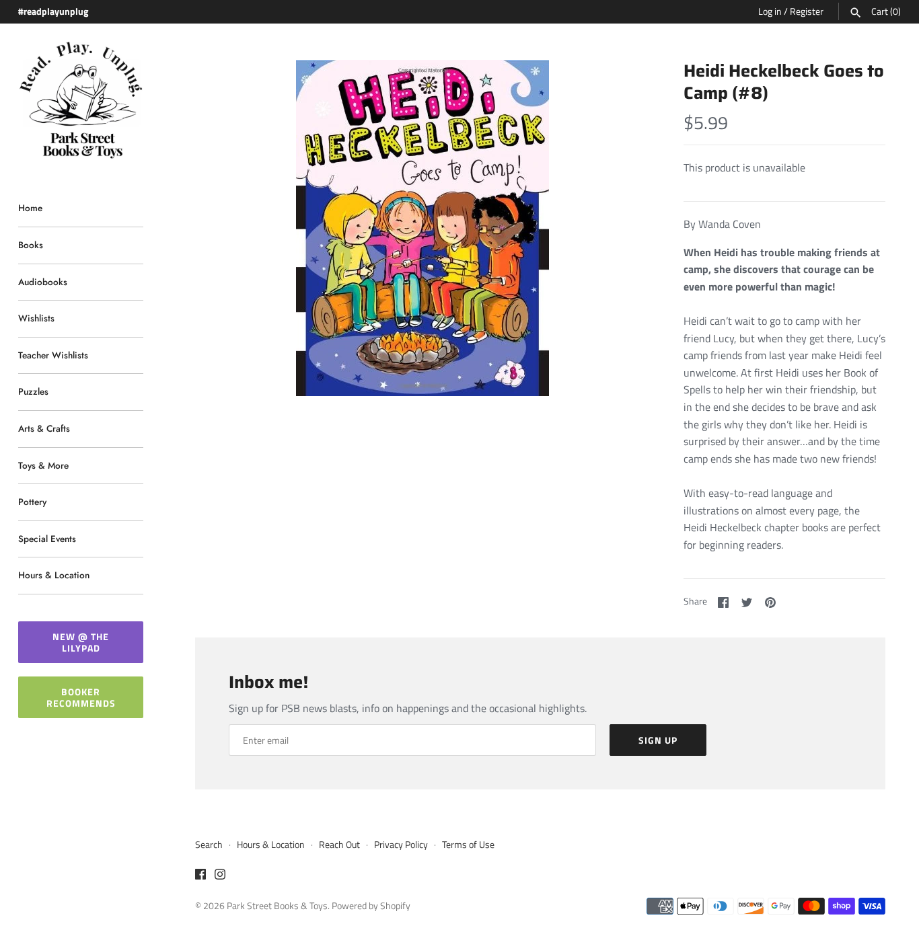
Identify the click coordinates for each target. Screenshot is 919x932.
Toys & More (43, 465)
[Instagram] (220, 876)
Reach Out (339, 844)
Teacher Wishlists (53, 355)
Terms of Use (468, 844)
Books (30, 244)
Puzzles (33, 391)
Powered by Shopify (371, 905)
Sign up (657, 740)
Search (209, 844)
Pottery (32, 501)
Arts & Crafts (44, 428)
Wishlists (36, 318)
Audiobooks (42, 281)
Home (30, 208)
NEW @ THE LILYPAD (80, 642)
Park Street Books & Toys (277, 905)
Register (806, 11)
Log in (770, 11)
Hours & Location (53, 575)
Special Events (47, 538)
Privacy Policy (401, 844)
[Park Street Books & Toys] (80, 100)
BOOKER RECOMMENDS (81, 697)
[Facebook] (200, 876)
